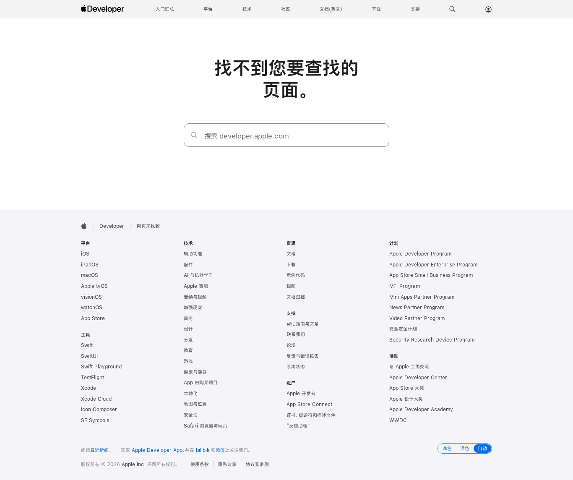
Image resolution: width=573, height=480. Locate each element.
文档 (291, 253)
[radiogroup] (465, 448)
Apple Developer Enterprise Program (433, 264)
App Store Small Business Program (431, 275)
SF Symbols (95, 420)
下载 (291, 264)
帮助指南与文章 (302, 323)
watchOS (91, 307)
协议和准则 (257, 464)
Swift (87, 345)
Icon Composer (99, 409)
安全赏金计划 (403, 328)
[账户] (488, 9)
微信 (220, 450)
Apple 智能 (196, 286)
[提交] (194, 135)
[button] (452, 9)
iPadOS (90, 264)
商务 (188, 318)
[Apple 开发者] (104, 9)
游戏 (188, 361)
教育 (188, 350)
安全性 (191, 414)
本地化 (191, 393)
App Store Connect (309, 404)
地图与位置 (195, 404)
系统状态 (295, 366)
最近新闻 (99, 450)
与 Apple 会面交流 (409, 366)
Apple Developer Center (418, 377)
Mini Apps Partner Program (421, 297)
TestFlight (92, 377)
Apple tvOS (94, 286)
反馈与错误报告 (302, 356)
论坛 (291, 345)
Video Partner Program (417, 318)
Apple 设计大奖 (406, 399)
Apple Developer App (157, 450)
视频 (291, 286)
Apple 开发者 (300, 393)
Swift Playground (101, 366)
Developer (111, 226)
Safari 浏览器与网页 (205, 425)
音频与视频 (195, 297)
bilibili (202, 450)
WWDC (398, 420)
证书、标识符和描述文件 (311, 415)
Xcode (88, 388)
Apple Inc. (134, 464)
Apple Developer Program (420, 253)
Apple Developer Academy (421, 409)
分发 (188, 339)
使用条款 (199, 464)
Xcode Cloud (96, 399)
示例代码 (295, 275)
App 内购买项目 (201, 382)
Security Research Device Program (431, 339)
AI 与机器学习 (198, 275)
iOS (85, 253)
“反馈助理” (298, 425)
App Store (93, 318)
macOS (89, 275)
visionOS (91, 297)
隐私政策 (227, 464)
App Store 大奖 (406, 388)
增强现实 (193, 307)
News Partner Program (416, 307)
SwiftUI (89, 356)
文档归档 (295, 297)
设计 (188, 328)
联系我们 (295, 334)
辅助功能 (193, 253)
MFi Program (404, 286)
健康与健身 (195, 372)
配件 (188, 264)
